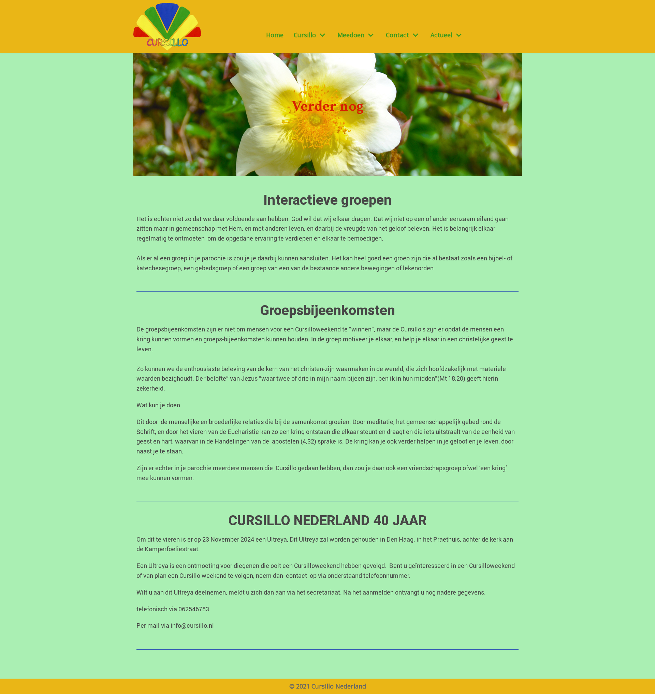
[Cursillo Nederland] (167, 27)
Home (274, 35)
